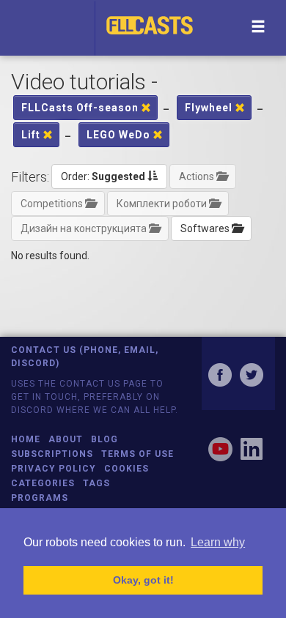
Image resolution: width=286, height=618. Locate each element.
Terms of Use (137, 454)
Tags (96, 483)
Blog (104, 439)
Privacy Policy (53, 469)
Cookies (126, 469)
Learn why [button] (218, 542)
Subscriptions (52, 454)
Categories (43, 483)
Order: (103, 176)
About (65, 439)
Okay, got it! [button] (143, 580)
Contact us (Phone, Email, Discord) (84, 356)
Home (25, 439)
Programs (39, 498)
